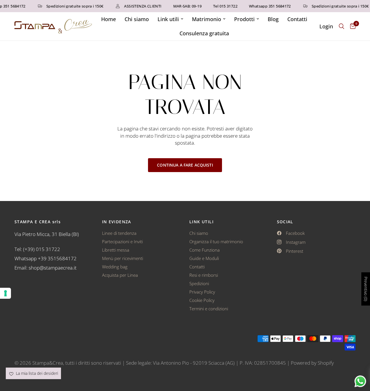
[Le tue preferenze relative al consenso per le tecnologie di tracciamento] (5, 293)
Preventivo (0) (366, 288)
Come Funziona (204, 250)
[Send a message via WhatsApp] (360, 381)
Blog (273, 19)
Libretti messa (115, 250)
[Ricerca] (341, 26)
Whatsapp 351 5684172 (268, 6)
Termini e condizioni (208, 308)
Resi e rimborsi (203, 275)
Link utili (168, 19)
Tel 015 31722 (223, 6)
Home (108, 19)
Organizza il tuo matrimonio (216, 241)
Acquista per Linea (120, 275)
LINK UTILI (201, 222)
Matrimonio (206, 19)
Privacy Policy (202, 292)
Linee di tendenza (119, 233)
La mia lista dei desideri (36, 373)
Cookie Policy (201, 300)
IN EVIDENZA (116, 222)
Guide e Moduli (204, 258)
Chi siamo (137, 19)
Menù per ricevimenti (122, 258)
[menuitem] (108, 19)
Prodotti (244, 19)
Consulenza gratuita (204, 33)
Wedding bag (114, 267)
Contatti (297, 19)
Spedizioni (199, 283)
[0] (351, 26)
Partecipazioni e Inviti (122, 241)
